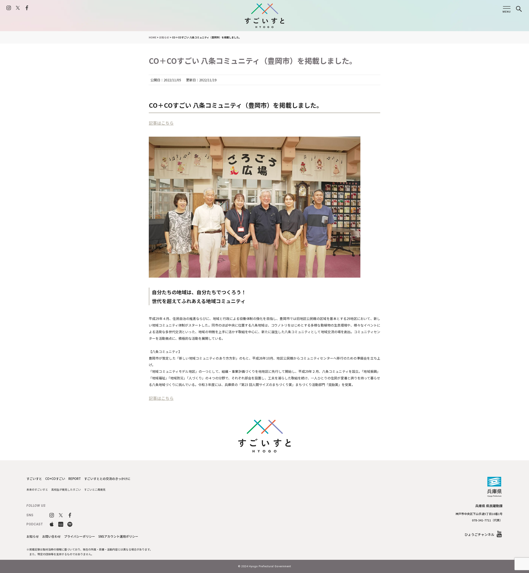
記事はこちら (161, 123)
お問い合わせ (51, 536)
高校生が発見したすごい (66, 489)
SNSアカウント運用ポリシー (118, 536)
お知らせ (32, 536)
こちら (167, 398)
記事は (155, 398)
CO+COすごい (55, 478)
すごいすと (34, 478)
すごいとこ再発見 (95, 489)
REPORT (74, 478)
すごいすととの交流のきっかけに (107, 478)
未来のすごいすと (37, 489)
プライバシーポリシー (79, 536)
